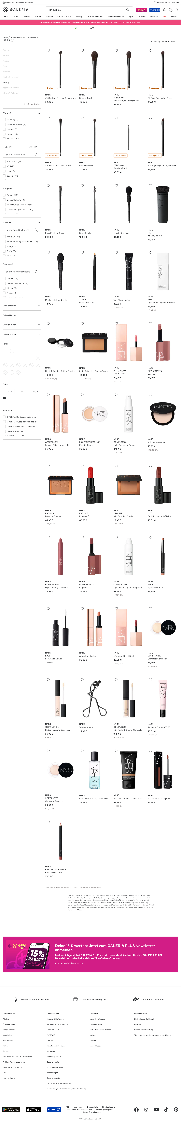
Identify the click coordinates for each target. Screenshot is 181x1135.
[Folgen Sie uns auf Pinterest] (176, 1109)
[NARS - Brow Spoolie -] (94, 205)
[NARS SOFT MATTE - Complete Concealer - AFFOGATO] (60, 770)
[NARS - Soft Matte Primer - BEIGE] (129, 271)
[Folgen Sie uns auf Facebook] (136, 1109)
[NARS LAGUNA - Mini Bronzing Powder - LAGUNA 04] (129, 485)
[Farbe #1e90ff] (18, 365)
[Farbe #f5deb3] (18, 351)
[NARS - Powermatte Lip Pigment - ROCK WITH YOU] (163, 770)
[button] (19, 2)
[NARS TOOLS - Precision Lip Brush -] (94, 271)
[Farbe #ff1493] (5, 358)
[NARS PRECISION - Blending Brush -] (129, 137)
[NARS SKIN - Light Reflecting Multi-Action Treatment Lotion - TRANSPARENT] (163, 271)
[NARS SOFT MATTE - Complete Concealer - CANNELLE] (163, 628)
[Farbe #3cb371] (5, 365)
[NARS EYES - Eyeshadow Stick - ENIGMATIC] (163, 556)
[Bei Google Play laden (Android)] (11, 1109)
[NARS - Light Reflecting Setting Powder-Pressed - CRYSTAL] (94, 343)
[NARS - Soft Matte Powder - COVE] (163, 414)
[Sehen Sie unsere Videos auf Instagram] (146, 1109)
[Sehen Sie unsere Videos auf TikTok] (166, 1109)
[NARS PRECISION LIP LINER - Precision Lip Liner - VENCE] (60, 841)
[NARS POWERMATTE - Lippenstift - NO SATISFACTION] (94, 556)
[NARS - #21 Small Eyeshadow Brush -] (60, 137)
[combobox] (163, 42)
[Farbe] (31, 358)
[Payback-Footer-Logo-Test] (54, 1109)
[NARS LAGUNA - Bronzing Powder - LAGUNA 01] (60, 485)
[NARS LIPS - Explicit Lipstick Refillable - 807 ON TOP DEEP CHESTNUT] (163, 485)
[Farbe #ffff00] (25, 358)
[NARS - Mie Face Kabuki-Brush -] (60, 271)
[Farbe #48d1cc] (12, 365)
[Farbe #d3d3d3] (38, 358)
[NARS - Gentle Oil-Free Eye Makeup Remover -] (94, 770)
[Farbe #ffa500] (18, 358)
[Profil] (164, 10)
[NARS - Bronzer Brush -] (94, 70)
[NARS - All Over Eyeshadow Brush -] (163, 70)
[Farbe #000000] (5, 351)
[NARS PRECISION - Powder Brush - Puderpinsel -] (129, 70)
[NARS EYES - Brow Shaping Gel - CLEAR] (60, 628)
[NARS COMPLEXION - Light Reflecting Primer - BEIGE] (129, 414)
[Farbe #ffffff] (12, 351)
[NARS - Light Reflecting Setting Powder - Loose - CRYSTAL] (60, 343)
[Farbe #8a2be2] (31, 351)
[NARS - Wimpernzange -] (94, 699)
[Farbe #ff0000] (12, 358)
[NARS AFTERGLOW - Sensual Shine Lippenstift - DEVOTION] (60, 414)
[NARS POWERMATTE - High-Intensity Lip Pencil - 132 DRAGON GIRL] (60, 556)
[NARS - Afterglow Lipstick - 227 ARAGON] (94, 628)
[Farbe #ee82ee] (38, 351)
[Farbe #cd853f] (25, 351)
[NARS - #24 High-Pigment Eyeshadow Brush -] (163, 137)
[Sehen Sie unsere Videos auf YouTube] (156, 1109)
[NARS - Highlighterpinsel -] (129, 205)
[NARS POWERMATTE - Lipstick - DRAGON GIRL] (163, 343)
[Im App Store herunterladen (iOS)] (33, 1109)
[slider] (5, 398)
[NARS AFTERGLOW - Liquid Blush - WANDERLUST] (129, 343)
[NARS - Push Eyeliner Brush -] (60, 205)
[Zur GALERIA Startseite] (15, 10)
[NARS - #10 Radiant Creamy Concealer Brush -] (60, 70)
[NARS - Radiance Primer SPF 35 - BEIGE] (163, 699)
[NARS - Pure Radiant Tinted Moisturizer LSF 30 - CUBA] (129, 770)
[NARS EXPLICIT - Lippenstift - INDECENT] (94, 485)
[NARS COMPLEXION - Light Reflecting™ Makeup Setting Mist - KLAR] (129, 556)
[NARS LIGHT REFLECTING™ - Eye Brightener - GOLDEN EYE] (94, 414)
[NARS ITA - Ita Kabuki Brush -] (163, 205)
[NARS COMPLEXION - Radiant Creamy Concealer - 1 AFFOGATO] (60, 699)
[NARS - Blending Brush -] (94, 137)
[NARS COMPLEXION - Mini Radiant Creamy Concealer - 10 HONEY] (129, 699)
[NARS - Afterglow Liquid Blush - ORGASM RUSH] (129, 628)
